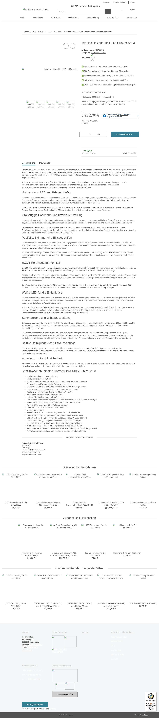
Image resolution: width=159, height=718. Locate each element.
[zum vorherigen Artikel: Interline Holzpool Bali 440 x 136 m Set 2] (129, 31)
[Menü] (155, 693)
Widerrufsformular (119, 637)
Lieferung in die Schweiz (32, 670)
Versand (84, 123)
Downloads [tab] (44, 163)
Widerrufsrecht (117, 654)
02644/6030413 (35, 644)
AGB (113, 645)
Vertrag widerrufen (65, 694)
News (133, 2)
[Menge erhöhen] (104, 134)
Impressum (116, 650)
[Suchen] (108, 11)
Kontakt (106, 2)
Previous (24, 105)
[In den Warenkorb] (24, 39)
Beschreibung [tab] (28, 163)
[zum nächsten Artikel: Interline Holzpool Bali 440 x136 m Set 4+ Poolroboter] (134, 31)
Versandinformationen (31, 679)
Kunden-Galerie (120, 2)
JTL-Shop (146, 715)
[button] (117, 9)
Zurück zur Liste (30, 31)
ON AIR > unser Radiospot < (84, 6)
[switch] (150, 708)
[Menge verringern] (82, 134)
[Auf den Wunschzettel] (72, 46)
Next (76, 105)
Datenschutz (116, 641)
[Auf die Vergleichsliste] (66, 46)
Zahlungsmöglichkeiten (31, 675)
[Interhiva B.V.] (93, 57)
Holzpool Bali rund (98, 52)
